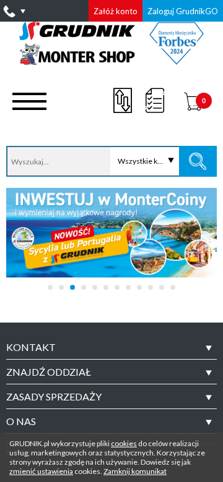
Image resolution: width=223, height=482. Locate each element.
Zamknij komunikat (135, 471)
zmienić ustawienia (41, 471)
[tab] (111, 347)
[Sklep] (111, 60)
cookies (124, 443)
